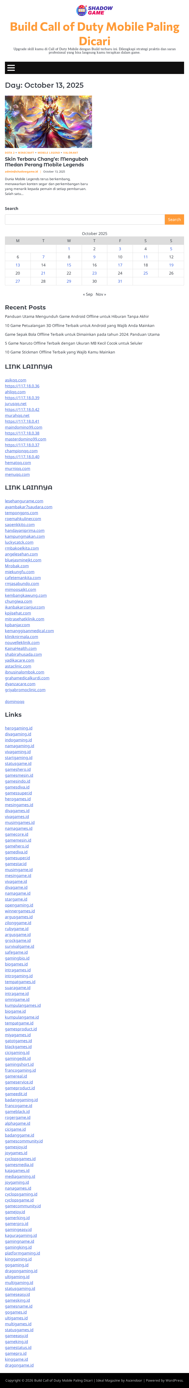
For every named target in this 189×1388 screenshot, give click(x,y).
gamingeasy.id (18, 1229)
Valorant (70, 152)
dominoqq (14, 701)
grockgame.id (18, 940)
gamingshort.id (19, 1064)
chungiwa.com (18, 601)
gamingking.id (18, 1247)
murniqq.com (17, 468)
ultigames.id (16, 1318)
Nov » (101, 294)
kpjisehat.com (18, 613)
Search (11, 208)
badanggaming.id (21, 1099)
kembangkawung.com (26, 595)
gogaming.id (17, 1265)
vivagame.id (16, 881)
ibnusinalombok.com (24, 672)
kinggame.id (16, 1359)
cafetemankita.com (23, 577)
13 (18, 265)
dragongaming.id (21, 1270)
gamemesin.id (18, 840)
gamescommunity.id (24, 1141)
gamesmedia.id (19, 1164)
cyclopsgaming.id (21, 1194)
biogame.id (15, 1011)
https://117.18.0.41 (22, 421)
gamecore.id (16, 834)
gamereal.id (16, 1076)
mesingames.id (19, 804)
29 (69, 281)
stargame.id (16, 899)
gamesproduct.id (21, 1029)
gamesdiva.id (17, 787)
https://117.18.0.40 (22, 456)
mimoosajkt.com (20, 589)
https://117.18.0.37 (22, 445)
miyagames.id (18, 1034)
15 (69, 265)
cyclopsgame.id (19, 1200)
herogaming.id (18, 728)
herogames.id (18, 799)
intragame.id (17, 993)
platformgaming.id (22, 1253)
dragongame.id (19, 1365)
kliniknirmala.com (21, 636)
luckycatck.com (19, 542)
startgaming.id (18, 757)
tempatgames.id (20, 981)
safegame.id (16, 952)
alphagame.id (17, 1123)
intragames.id (18, 970)
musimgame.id (19, 869)
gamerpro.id (16, 1223)
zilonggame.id (18, 922)
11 (145, 257)
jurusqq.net (16, 403)
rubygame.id (17, 928)
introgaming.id (19, 976)
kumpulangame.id (22, 1017)
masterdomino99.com (25, 439)
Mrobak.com (17, 566)
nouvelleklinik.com (22, 642)
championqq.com (21, 450)
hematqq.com (18, 462)
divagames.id (17, 810)
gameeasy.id (16, 1335)
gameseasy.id (17, 1294)
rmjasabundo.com (22, 583)
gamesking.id (17, 1300)
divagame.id (16, 887)
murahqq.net (17, 415)
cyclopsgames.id (20, 1158)
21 (43, 273)
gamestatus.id (18, 1347)
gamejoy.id (15, 1211)
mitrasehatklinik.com (24, 619)
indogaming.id (18, 740)
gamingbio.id (17, 958)
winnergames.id (20, 911)
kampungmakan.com (25, 536)
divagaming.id (18, 734)
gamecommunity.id (23, 1206)
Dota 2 (10, 152)
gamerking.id (17, 1217)
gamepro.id (16, 1353)
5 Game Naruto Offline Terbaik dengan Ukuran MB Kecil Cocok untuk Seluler (73, 343)
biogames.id (16, 964)
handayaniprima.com (25, 530)
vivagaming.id (18, 751)
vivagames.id (17, 816)
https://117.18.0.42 (22, 409)
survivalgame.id (19, 946)
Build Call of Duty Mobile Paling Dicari (94, 33)
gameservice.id (19, 1082)
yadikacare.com (19, 660)
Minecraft (26, 152)
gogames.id (16, 1312)
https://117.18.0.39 (22, 397)
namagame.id (18, 893)
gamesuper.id (17, 858)
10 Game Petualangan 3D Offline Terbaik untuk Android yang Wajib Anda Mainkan (80, 325)
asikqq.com (15, 380)
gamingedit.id (18, 1058)
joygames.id (16, 1152)
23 (94, 273)
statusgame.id (18, 763)
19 (171, 265)
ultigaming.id (17, 1276)
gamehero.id (17, 846)
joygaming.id (17, 1182)
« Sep (88, 294)
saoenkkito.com (20, 524)
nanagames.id (18, 1188)
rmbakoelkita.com (22, 548)
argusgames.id (19, 917)
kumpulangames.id (23, 1005)
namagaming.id (19, 745)
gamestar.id (16, 863)
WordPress (174, 1380)
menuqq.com (17, 474)
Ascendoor (134, 1380)
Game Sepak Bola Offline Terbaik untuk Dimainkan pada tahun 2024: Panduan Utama (82, 334)
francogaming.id (20, 1070)
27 (18, 281)
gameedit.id (16, 1093)
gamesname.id (18, 1306)
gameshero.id (18, 769)
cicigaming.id (17, 1052)
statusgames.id (19, 1329)
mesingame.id (18, 875)
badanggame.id (19, 1135)
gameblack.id (17, 1111)
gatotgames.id (18, 1040)
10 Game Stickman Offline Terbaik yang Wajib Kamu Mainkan (60, 352)
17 (120, 265)
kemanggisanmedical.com (29, 630)
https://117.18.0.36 (22, 386)
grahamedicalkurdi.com (27, 678)
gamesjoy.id (16, 1147)
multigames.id (18, 1324)
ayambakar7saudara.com (28, 507)
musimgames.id (20, 822)
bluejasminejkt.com (23, 560)
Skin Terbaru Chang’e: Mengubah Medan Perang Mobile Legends (46, 162)
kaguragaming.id (21, 1235)
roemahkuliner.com (23, 518)
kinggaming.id (18, 1259)
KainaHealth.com (21, 648)
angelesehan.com (21, 554)
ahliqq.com (15, 391)
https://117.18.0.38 (22, 433)
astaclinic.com (18, 666)
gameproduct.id (20, 1088)
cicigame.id (15, 1129)
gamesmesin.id (19, 775)
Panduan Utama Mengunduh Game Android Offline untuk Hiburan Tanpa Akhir (77, 316)
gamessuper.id (18, 793)
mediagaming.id (20, 1176)
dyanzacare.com (20, 684)
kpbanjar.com (17, 625)
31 (120, 281)
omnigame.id (17, 999)
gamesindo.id (17, 781)
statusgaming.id (20, 1288)
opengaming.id (19, 905)
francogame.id (18, 1105)
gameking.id (16, 1341)
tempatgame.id (19, 1023)
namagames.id (18, 828)
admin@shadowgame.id (21, 171)
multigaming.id (19, 1282)
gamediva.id (16, 852)
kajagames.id (17, 1170)
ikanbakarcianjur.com (25, 607)
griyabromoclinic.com (25, 689)
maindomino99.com (23, 427)
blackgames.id (18, 1046)
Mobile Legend (49, 152)
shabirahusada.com (23, 654)
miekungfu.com (19, 571)
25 (145, 273)
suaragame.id (18, 987)
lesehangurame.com (24, 501)
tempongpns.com (21, 512)
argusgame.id (18, 934)
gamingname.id (19, 1241)
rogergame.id (18, 1117)
